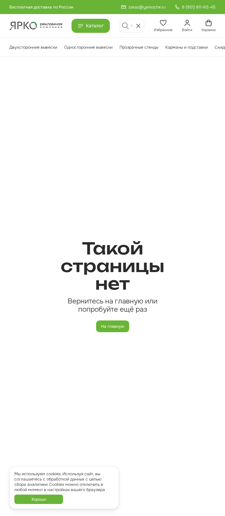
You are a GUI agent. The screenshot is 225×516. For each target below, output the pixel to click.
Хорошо (38, 499)
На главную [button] (112, 326)
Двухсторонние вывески (33, 47)
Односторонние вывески (88, 47)
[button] (163, 25)
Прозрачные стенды (139, 47)
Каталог (95, 26)
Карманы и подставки (186, 47)
